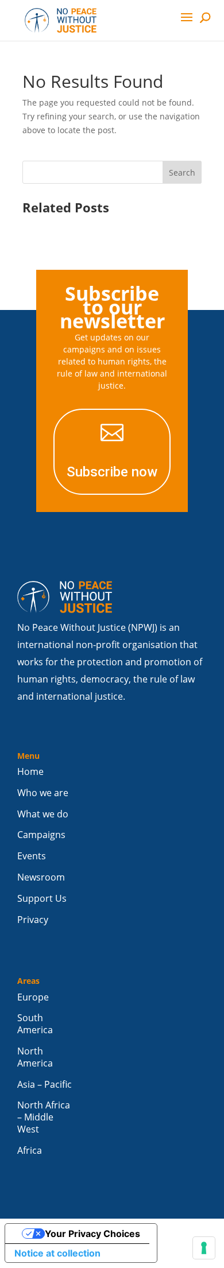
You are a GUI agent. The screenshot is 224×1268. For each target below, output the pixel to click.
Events (31, 856)
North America (35, 1057)
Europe (33, 997)
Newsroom (41, 877)
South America (35, 1024)
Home (30, 772)
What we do (42, 814)
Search (182, 172)
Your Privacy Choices (92, 1233)
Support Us (42, 899)
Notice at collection (57, 1253)
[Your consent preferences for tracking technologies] (204, 1248)
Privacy (32, 920)
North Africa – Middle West (43, 1117)
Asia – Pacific (44, 1085)
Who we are (42, 793)
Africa (29, 1151)
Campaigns (41, 835)
